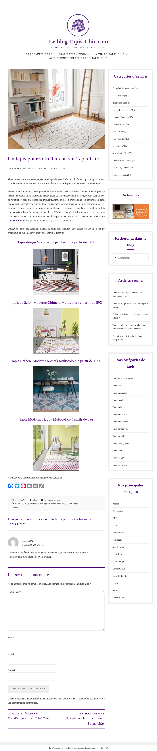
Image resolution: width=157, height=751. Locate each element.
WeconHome (118, 597)
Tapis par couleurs (120, 422)
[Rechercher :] (131, 258)
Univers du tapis (120, 175)
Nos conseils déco (120, 153)
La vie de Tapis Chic (109, 54)
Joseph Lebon (118, 547)
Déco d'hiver (118, 96)
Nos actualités (118, 139)
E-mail (11, 654)
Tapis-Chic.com (54, 748)
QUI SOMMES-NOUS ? (40, 54)
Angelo (116, 504)
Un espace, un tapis (21, 168)
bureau (18, 503)
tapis (64, 183)
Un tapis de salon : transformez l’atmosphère (85, 719)
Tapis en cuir (118, 400)
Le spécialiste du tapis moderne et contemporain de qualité (82, 748)
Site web (11, 670)
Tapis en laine (118, 407)
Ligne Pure (117, 554)
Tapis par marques (120, 429)
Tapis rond (117, 450)
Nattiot (116, 590)
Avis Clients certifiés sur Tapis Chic (78, 58)
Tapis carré (117, 385)
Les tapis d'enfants (120, 117)
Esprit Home (118, 533)
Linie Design (118, 561)
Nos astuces (118, 146)
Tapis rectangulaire (121, 443)
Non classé (117, 131)
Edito (115, 525)
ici (61, 477)
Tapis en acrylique (120, 393)
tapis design (62, 503)
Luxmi (115, 583)
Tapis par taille (119, 436)
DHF (115, 518)
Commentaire (56, 592)
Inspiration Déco (72, 54)
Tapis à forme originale (123, 378)
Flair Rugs (117, 540)
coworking (13, 220)
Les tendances (118, 124)
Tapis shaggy (118, 458)
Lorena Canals (119, 569)
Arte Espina (118, 511)
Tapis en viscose (119, 414)
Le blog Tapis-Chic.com (78, 41)
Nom (11, 638)
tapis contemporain (35, 503)
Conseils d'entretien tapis (123, 88)
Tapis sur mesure (120, 465)
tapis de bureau (50, 503)
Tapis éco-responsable (122, 160)
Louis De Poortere (120, 576)
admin (35, 500)
